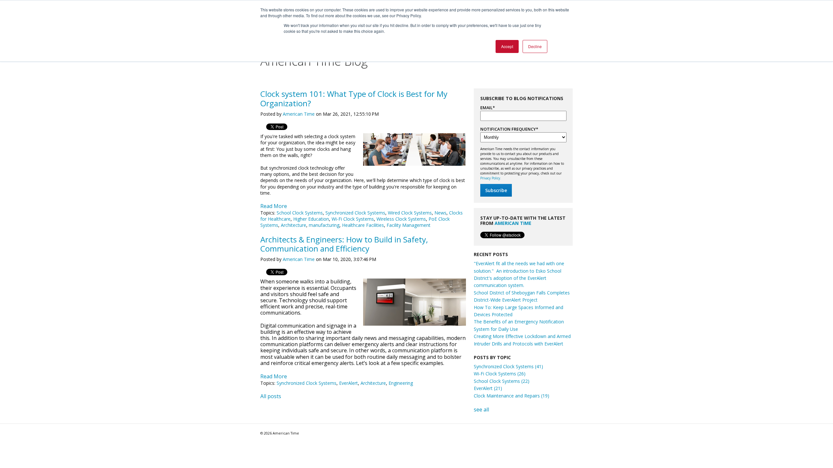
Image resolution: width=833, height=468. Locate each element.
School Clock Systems (300, 213)
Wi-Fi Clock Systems (353, 219)
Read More (273, 206)
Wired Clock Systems (410, 213)
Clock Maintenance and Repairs (511, 396)
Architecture (293, 225)
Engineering (401, 383)
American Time (299, 114)
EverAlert (348, 383)
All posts (270, 396)
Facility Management (408, 225)
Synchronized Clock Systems (355, 213)
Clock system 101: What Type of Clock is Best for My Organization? (353, 98)
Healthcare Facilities (363, 225)
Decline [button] (535, 46)
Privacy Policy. (490, 178)
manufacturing (324, 225)
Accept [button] (507, 46)
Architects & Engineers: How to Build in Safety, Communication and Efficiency (344, 244)
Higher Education (311, 219)
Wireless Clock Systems (401, 219)
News (440, 213)
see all (481, 409)
